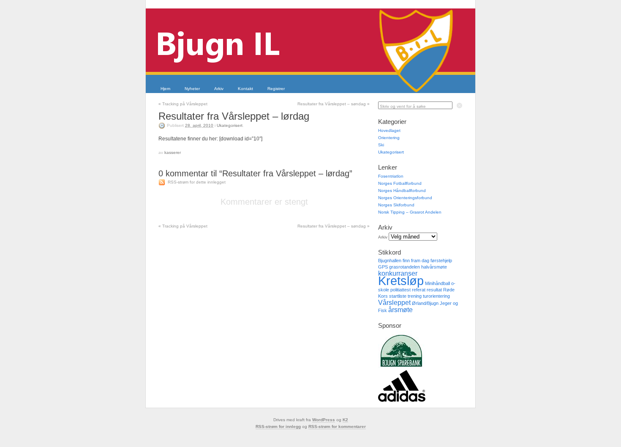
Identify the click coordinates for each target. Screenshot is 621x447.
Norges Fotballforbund (400, 183)
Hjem (165, 88)
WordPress (323, 419)
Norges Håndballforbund (402, 190)
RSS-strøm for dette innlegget (197, 182)
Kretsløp (401, 281)
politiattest (400, 289)
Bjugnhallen (389, 260)
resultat (434, 289)
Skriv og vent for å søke (403, 106)
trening (415, 296)
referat (418, 289)
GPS (383, 266)
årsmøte (400, 309)
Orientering (389, 137)
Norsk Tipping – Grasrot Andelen (409, 212)
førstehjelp (441, 260)
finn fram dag (416, 260)
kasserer (172, 152)
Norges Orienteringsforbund (405, 197)
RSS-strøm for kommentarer (337, 426)
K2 (345, 419)
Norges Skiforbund (396, 205)
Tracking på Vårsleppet (182, 103)
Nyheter (192, 88)
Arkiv (218, 88)
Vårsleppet (394, 302)
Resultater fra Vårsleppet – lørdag (233, 116)
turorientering (436, 296)
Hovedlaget (389, 130)
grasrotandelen (404, 266)
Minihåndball (437, 283)
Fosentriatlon (390, 176)
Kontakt (245, 88)
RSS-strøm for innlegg (278, 426)
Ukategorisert (229, 125)
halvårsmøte (434, 266)
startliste (397, 296)
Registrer (276, 88)
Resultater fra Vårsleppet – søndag (333, 103)
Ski (381, 145)
